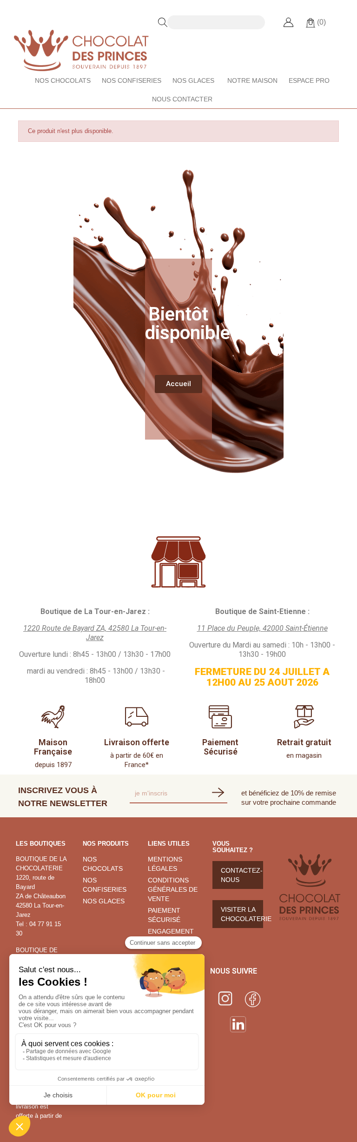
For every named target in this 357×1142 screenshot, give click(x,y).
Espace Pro (309, 80)
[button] (178, 384)
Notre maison (252, 80)
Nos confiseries (131, 80)
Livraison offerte (136, 742)
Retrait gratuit (304, 742)
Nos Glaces (193, 80)
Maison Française (53, 746)
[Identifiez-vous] (288, 22)
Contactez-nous (242, 875)
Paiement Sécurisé (220, 746)
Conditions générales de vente (173, 889)
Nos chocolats (63, 80)
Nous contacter (182, 99)
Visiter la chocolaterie (242, 914)
